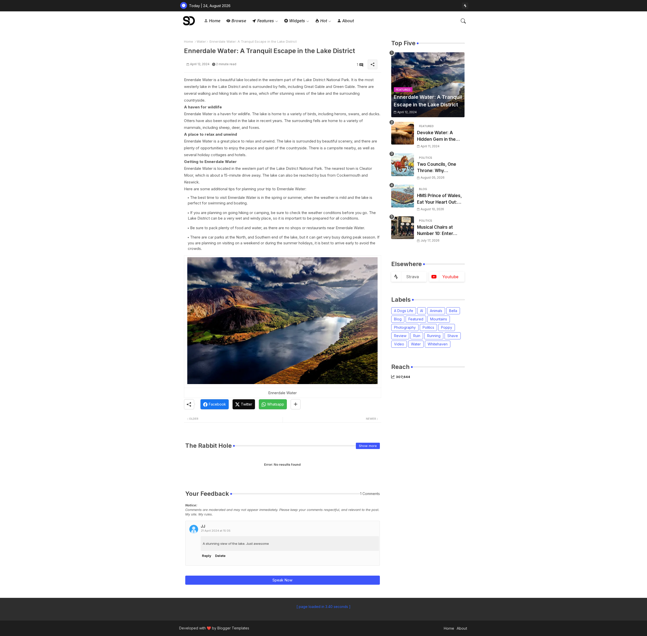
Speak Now (282, 580)
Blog (398, 319)
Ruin (416, 336)
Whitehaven (438, 344)
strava (412, 276)
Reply (206, 556)
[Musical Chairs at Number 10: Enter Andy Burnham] (402, 227)
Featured (415, 319)
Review (400, 336)
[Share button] (296, 404)
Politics (428, 327)
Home (188, 41)
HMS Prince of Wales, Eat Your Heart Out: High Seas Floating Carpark (439, 199)
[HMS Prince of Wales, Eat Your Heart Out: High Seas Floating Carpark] (402, 196)
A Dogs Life (403, 311)
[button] (463, 21)
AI (421, 311)
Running (434, 336)
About (462, 628)
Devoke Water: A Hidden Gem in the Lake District (436, 136)
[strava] (465, 6)
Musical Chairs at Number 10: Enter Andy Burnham (435, 231)
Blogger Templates (233, 628)
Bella (453, 311)
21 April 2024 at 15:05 (215, 530)
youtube (450, 276)
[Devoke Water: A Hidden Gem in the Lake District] (402, 133)
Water (201, 41)
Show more (368, 446)
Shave (452, 336)
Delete (220, 556)
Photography (405, 327)
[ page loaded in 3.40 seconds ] (323, 606)
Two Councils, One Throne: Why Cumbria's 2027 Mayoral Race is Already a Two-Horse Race (439, 168)
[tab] (212, 20)
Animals (436, 311)
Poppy (446, 327)
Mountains (438, 319)
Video (399, 344)
